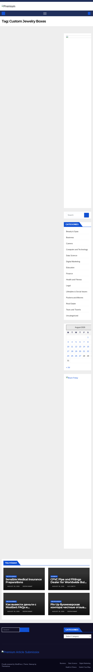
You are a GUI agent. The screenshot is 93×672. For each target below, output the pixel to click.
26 (76, 356)
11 (72, 347)
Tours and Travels (73, 310)
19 (76, 351)
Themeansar (6, 666)
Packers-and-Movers (74, 298)
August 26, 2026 (13, 586)
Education (70, 268)
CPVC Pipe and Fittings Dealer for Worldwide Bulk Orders (68, 582)
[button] (85, 13)
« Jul (68, 367)
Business (70, 237)
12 (76, 347)
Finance (69, 274)
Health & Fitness (71, 667)
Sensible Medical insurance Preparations (24, 581)
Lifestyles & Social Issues (76, 292)
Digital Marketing (73, 262)
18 (72, 351)
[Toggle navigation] (45, 13)
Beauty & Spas (72, 231)
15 (88, 347)
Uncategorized (72, 316)
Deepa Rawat (27, 586)
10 (68, 347)
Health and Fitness (74, 280)
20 (80, 351)
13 (80, 347)
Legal (68, 286)
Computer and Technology (77, 250)
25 (72, 356)
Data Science (71, 256)
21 (84, 351)
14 (84, 347)
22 (88, 351)
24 (68, 356)
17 (68, 351)
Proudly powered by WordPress (12, 664)
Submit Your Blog (84, 667)
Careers (69, 243)
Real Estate (71, 304)
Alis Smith (71, 586)
